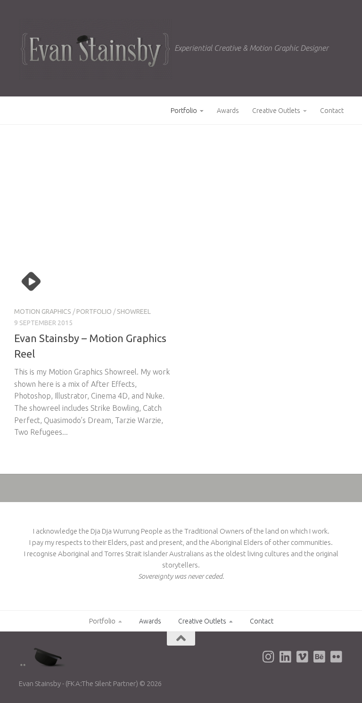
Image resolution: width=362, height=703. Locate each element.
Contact (332, 110)
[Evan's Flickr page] (336, 656)
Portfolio (184, 110)
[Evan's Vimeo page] (302, 656)
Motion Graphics (42, 311)
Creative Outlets (276, 110)
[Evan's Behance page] (319, 656)
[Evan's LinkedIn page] (285, 656)
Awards (228, 110)
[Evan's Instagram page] (268, 656)
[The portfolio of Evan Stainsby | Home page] (95, 49)
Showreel (134, 311)
